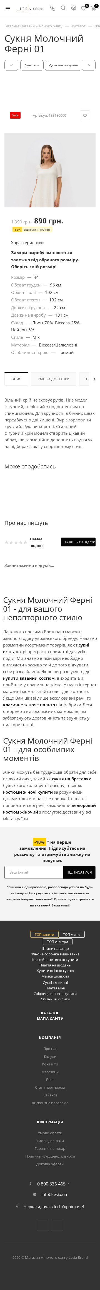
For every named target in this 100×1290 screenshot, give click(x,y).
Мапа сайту (50, 1018)
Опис (16, 379)
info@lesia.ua (54, 1194)
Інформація (50, 1121)
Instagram (57, 1225)
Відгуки (50, 1056)
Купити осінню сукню (55, 970)
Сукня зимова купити (63, 65)
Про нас (50, 1048)
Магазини (50, 1071)
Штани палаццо (55, 948)
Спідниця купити (55, 999)
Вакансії (50, 1095)
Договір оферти (50, 1163)
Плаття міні (55, 988)
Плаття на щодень (55, 965)
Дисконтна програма (50, 1102)
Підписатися (79, 872)
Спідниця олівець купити (55, 993)
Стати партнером (50, 1087)
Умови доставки (53, 379)
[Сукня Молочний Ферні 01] (50, 200)
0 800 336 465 (51, 1184)
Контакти (50, 1064)
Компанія (50, 1037)
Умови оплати (50, 1132)
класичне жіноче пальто (29, 704)
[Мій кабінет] (73, 8)
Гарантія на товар (50, 1148)
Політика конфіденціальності (50, 1156)
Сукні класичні (55, 982)
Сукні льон (32, 65)
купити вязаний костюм (29, 678)
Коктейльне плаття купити (55, 959)
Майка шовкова (55, 976)
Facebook (43, 1225)
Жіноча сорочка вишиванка (55, 954)
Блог (50, 1079)
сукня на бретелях (71, 778)
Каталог (50, 1012)
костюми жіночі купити (28, 792)
